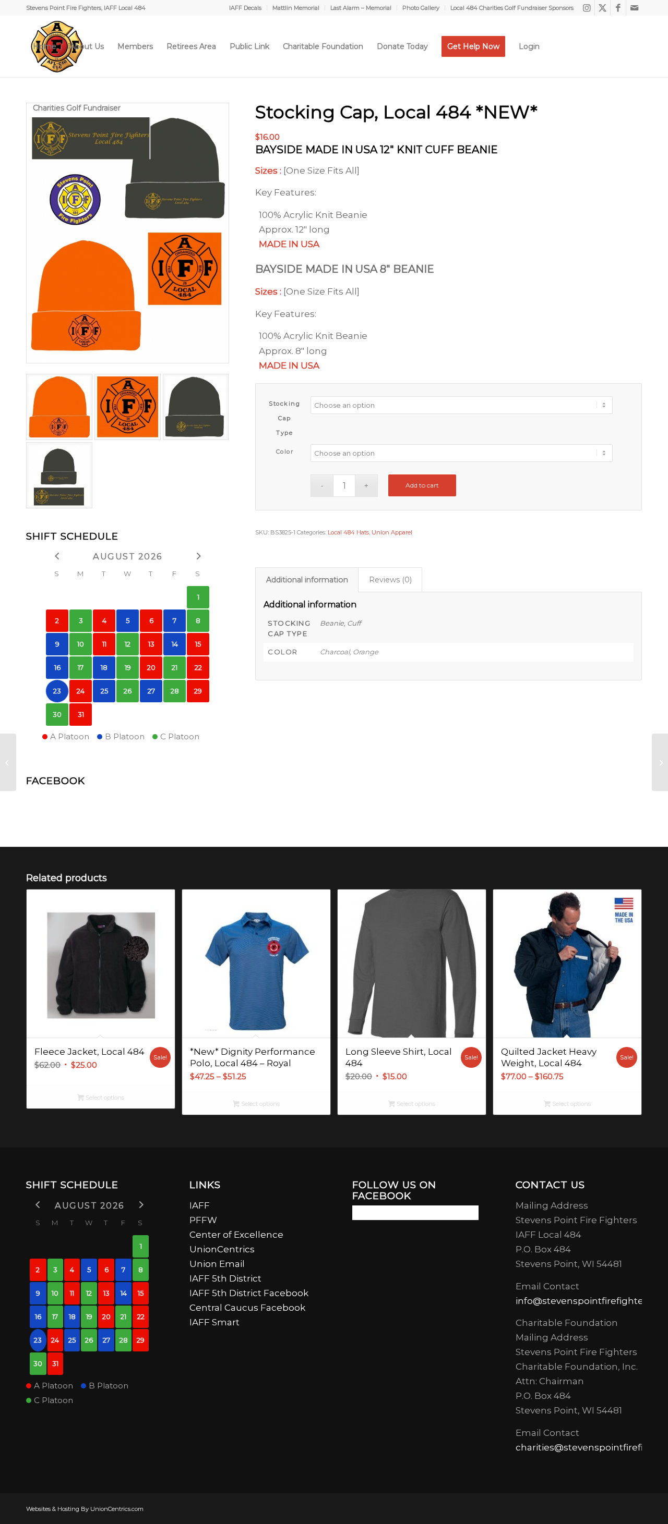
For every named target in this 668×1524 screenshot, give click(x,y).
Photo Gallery (420, 7)
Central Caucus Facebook (250, 1307)
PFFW (203, 1220)
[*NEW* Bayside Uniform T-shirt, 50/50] (660, 762)
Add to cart (422, 485)
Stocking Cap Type (284, 418)
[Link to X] (602, 8)
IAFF (199, 1205)
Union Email (217, 1264)
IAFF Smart (214, 1322)
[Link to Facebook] (618, 8)
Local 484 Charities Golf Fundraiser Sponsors (512, 7)
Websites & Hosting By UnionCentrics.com (85, 1509)
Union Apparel (392, 532)
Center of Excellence (236, 1234)
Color (285, 451)
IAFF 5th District (225, 1278)
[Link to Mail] (634, 8)
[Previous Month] (57, 555)
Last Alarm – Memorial (360, 7)
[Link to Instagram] (586, 8)
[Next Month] (198, 555)
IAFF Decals (245, 7)
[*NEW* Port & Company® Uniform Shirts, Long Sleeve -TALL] (8, 762)
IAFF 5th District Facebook (248, 1293)
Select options (104, 1097)
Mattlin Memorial (295, 7)
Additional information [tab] (307, 579)
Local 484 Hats (348, 532)
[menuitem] (245, 7)
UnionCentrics (222, 1249)
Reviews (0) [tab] (390, 579)
